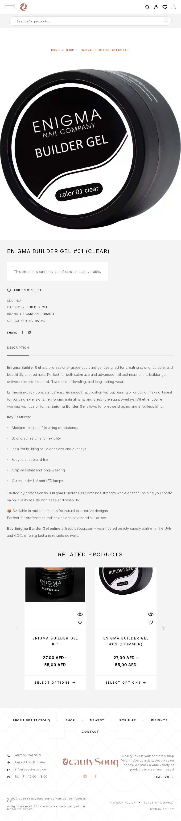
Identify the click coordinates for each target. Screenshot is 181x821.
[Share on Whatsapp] (29, 332)
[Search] (147, 8)
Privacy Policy (123, 802)
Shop (70, 50)
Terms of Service (158, 802)
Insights (159, 720)
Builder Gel (37, 307)
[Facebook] (95, 776)
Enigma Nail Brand (37, 314)
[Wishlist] (164, 8)
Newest (97, 720)
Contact (90, 731)
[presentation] (17, 628)
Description (18, 347)
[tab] (18, 350)
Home (55, 50)
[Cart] (173, 8)
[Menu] (9, 7)
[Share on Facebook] (22, 332)
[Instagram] (85, 776)
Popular (127, 720)
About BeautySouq (31, 720)
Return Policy (161, 809)
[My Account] (156, 8)
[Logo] (23, 7)
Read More (164, 776)
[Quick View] (80, 614)
